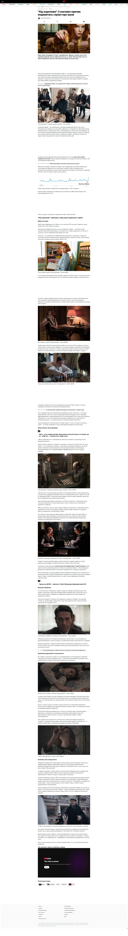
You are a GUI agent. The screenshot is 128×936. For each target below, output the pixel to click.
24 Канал (4, 4)
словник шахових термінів (60, 449)
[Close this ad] (127, 928)
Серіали (42, 6)
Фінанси (35, 4)
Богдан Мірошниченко (46, 18)
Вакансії (40, 916)
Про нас (40, 906)
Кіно (39, 6)
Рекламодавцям (67, 906)
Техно (104, 4)
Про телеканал (41, 912)
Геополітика (12, 4)
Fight (71, 4)
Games (110, 4)
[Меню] (2, 1)
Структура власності (42, 918)
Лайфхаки (84, 4)
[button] (44, 21)
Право (58, 4)
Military (97, 4)
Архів (65, 916)
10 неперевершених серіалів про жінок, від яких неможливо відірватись (64, 650)
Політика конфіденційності (69, 910)
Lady (122, 4)
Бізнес (27, 4)
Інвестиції (42, 4)
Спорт (64, 4)
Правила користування (68, 908)
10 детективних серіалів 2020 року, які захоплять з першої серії (65, 409)
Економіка (20, 4)
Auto (91, 4)
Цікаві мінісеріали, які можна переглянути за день (64, 163)
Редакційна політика (42, 910)
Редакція (40, 908)
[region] (64, 933)
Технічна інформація (68, 912)
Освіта (77, 4)
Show (116, 4)
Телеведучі (40, 914)
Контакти (66, 914)
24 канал (59, 80)
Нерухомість (51, 4)
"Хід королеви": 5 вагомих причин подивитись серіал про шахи (57, 6)
